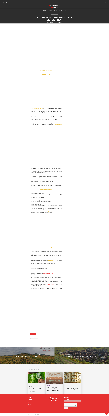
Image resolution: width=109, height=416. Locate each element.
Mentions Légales (30, 414)
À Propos (29, 404)
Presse (57, 15)
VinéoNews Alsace (51, 22)
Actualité (52, 15)
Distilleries (30, 401)
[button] (107, 2)
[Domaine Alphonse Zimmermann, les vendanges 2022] (27, 355)
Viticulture (33, 384)
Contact (29, 406)
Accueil (29, 397)
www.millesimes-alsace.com (48, 273)
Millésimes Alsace (35, 338)
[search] (105, 2)
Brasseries (30, 402)
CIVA (31, 338)
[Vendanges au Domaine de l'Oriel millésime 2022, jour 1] (81, 355)
